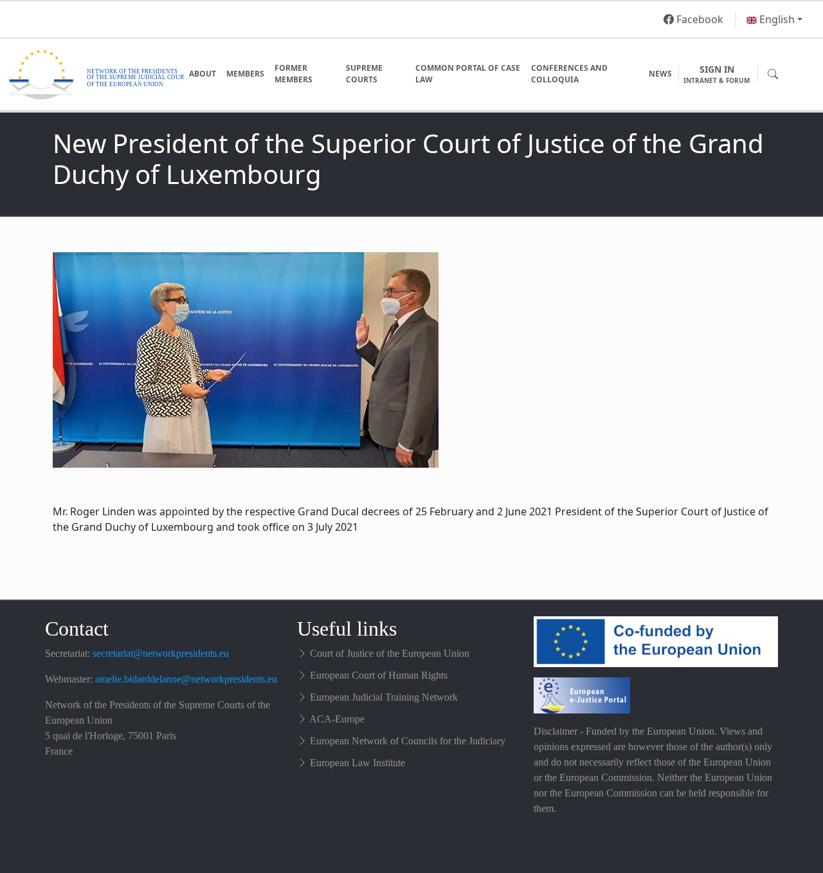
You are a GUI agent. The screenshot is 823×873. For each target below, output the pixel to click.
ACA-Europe (337, 718)
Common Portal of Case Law (467, 73)
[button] (774, 19)
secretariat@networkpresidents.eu (161, 653)
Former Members (293, 73)
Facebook (698, 19)
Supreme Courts (364, 73)
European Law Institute (357, 762)
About (202, 73)
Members (245, 73)
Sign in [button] (716, 74)
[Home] (96, 74)
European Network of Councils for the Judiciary (407, 740)
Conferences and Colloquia (569, 73)
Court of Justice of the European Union (389, 653)
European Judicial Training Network (384, 697)
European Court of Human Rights (379, 675)
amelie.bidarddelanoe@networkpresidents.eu (186, 679)
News (660, 73)
